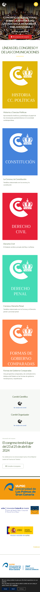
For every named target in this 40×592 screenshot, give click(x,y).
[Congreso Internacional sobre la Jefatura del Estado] (4, 4)
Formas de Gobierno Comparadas (17, 370)
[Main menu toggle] (36, 4)
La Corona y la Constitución (14, 179)
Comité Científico (20, 396)
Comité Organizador (20, 414)
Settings (21, 589)
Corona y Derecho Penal (13, 306)
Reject (13, 589)
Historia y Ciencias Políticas (15, 112)
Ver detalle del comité (20, 408)
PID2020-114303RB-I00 (17, 535)
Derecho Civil (9, 244)
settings (15, 585)
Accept (5, 589)
